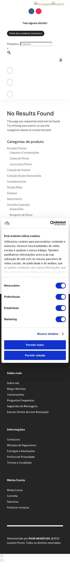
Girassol (12, 193)
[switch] (61, 297)
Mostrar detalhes (48, 333)
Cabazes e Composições (24, 152)
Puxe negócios (39, 538)
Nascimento (14, 199)
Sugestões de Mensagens (22, 406)
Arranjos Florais (16, 148)
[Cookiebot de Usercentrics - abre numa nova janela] (50, 223)
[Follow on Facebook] (31, 11)
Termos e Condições (19, 462)
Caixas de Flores (19, 158)
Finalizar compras (18, 507)
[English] (58, 4)
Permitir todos (35, 344)
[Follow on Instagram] (38, 11)
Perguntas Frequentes (20, 400)
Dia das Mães (14, 187)
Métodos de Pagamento (21, 445)
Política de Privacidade (21, 457)
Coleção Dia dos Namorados (24, 175)
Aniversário (17, 209)
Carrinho (12, 496)
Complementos (16, 181)
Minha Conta (15, 490)
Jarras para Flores (21, 164)
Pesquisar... (13, 44)
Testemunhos (15, 394)
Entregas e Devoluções (21, 451)
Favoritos (12, 501)
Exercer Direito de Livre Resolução (28, 412)
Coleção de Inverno (19, 170)
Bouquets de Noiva (21, 215)
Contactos (13, 439)
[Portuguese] (43, 4)
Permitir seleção (35, 355)
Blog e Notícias (16, 389)
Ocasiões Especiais (18, 204)
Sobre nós (13, 383)
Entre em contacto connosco (25, 33)
